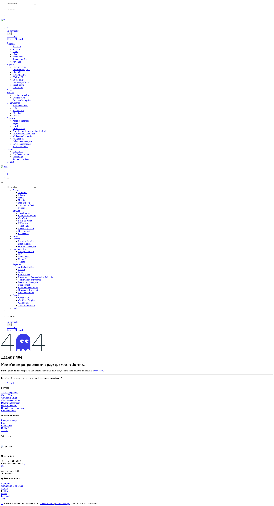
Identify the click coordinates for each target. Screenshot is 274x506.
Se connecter (12, 31)
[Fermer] (2, 182)
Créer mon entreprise (10, 400)
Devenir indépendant (10, 403)
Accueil (10, 383)
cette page (98, 370)
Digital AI (5, 428)
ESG (3, 423)
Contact (4, 466)
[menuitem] (8, 36)
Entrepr (9, 420)
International (6, 425)
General (47, 503)
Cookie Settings (62, 503)
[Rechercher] (35, 4)
